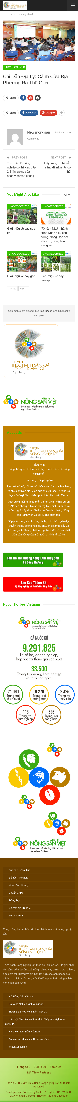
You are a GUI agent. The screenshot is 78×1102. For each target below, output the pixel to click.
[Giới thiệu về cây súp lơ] (22, 214)
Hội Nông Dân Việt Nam (22, 996)
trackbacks (46, 310)
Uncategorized (14, 67)
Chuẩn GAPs (16, 892)
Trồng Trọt (14, 900)
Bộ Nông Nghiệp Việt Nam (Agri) (26, 1004)
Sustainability (16, 915)
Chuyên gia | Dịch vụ (20, 908)
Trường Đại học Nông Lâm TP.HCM (28, 1011)
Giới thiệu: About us (19, 870)
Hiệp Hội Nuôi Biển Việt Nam (24, 1031)
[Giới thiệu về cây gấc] (22, 261)
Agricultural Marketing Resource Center (30, 1039)
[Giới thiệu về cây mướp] (56, 261)
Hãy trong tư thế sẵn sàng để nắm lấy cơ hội (57, 167)
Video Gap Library (19, 885)
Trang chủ (23, 1067)
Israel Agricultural (18, 1046)
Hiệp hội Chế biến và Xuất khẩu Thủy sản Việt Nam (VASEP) (35, 1021)
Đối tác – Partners (18, 877)
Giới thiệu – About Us (47, 1067)
